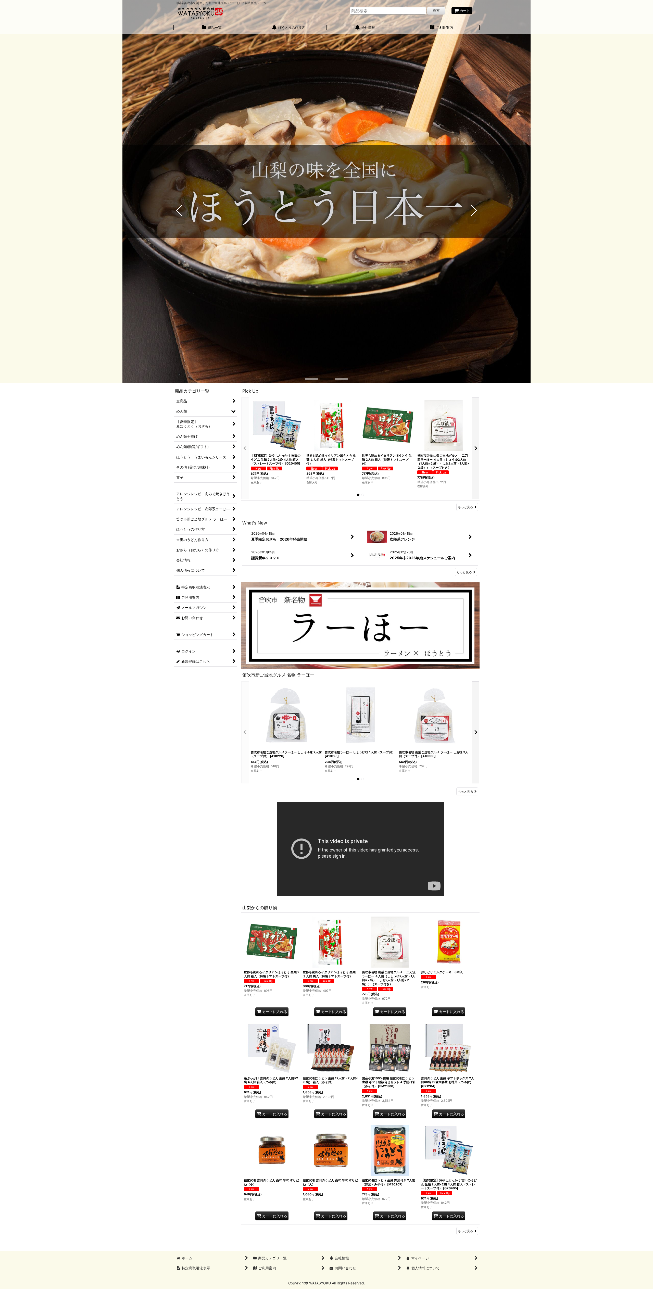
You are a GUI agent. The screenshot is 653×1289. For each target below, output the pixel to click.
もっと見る (465, 507)
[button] (179, 210)
